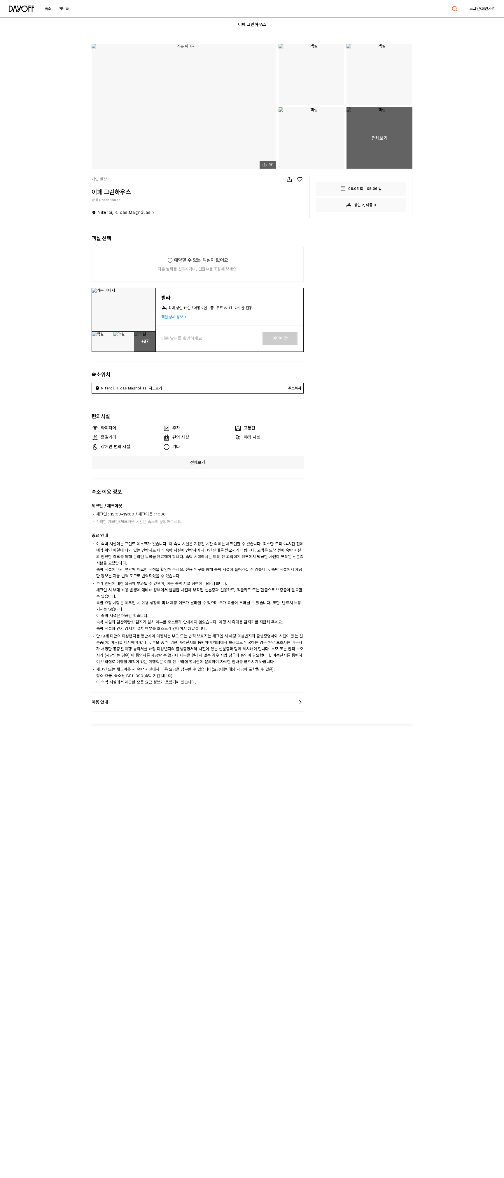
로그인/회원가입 (482, 8)
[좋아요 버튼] (300, 179)
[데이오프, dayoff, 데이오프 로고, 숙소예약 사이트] (21, 9)
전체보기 (197, 462)
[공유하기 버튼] (289, 179)
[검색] (454, 8)
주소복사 (294, 388)
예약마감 (280, 338)
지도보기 (155, 388)
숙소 (48, 8)
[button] (123, 310)
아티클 (64, 8)
